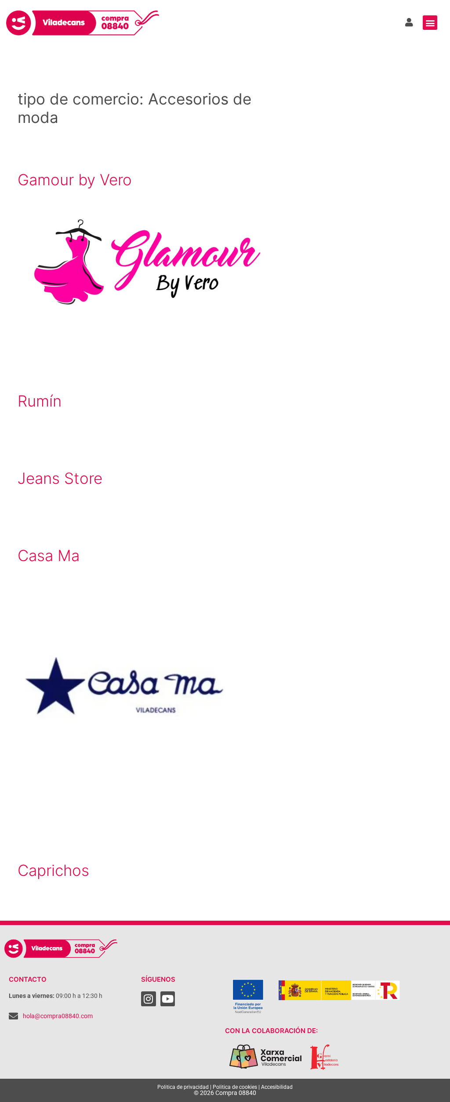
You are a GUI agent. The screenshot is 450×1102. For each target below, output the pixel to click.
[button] (430, 22)
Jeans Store (60, 478)
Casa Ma (49, 555)
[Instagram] (148, 998)
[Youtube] (167, 998)
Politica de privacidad (183, 1087)
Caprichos (53, 870)
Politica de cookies (235, 1087)
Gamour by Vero (75, 179)
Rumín (40, 401)
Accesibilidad (277, 1087)
